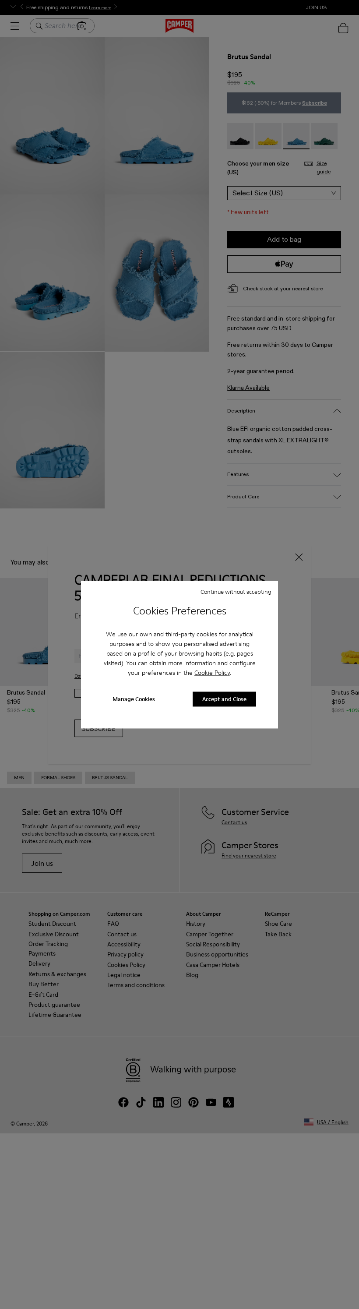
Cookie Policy (212, 673)
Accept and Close (224, 699)
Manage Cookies (134, 699)
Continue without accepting (236, 592)
